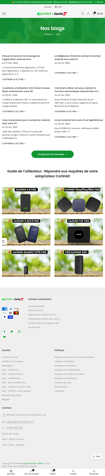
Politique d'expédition (65, 361)
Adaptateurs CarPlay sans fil (41, 314)
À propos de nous (63, 382)
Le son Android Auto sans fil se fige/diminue (79, 120)
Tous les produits (36, 306)
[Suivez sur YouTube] (4, 337)
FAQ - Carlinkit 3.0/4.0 (12, 374)
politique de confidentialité (67, 370)
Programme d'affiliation (66, 378)
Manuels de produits (11, 395)
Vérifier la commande (12, 361)
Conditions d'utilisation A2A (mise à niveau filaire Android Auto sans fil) (26, 89)
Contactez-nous (10, 357)
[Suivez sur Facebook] (4, 331)
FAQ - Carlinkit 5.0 (10, 370)
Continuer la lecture (13, 79)
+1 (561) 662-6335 (14, 427)
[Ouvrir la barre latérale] (3, 241)
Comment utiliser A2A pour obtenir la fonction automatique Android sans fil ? (77, 89)
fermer (6, 2)
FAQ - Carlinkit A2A (11, 378)
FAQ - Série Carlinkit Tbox (14, 382)
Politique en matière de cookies (70, 374)
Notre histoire (61, 386)
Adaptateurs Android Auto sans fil (44, 319)
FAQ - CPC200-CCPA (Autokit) (16, 391)
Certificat (59, 391)
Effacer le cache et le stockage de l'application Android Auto (21, 57)
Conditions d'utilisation (65, 365)
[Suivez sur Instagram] (19, 331)
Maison (48, 34)
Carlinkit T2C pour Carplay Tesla (43, 323)
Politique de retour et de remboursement (74, 357)
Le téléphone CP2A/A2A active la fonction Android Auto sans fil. (78, 57)
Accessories (34, 327)
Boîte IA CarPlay (35, 310)
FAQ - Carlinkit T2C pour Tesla (16, 386)
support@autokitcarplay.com (20, 421)
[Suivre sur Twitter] (11, 331)
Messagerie (7, 365)
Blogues (5, 399)
